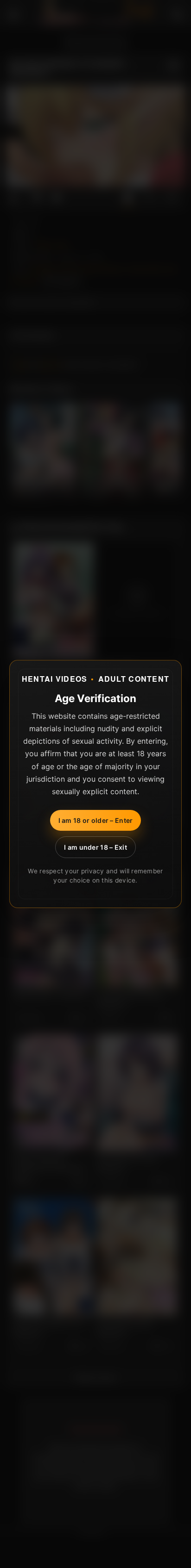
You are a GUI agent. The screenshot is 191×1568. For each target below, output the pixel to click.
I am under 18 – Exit (95, 847)
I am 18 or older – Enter (95, 820)
